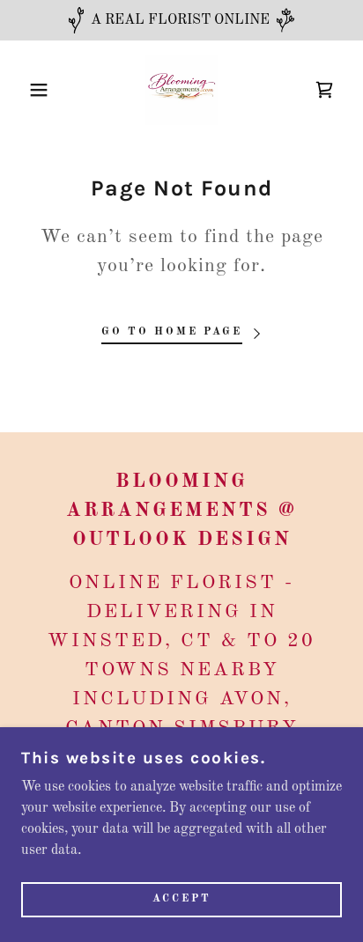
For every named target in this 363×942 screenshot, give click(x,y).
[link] (181, 90)
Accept (181, 899)
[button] (27, 89)
